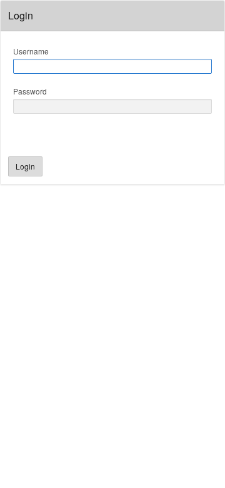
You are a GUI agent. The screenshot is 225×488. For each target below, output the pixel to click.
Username (31, 51)
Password (30, 91)
